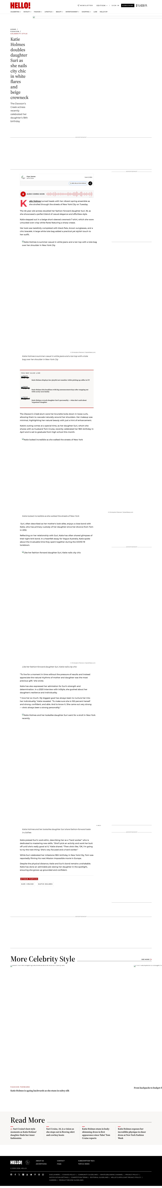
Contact (61, 1161)
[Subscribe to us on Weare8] (39, 1174)
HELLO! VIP (103, 12)
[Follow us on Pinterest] (35, 1174)
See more (146, 959)
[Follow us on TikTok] (23, 1174)
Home (13, 29)
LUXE (95, 12)
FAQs (59, 1164)
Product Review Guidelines (71, 1180)
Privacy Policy (132, 1174)
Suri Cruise (27, 884)
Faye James (31, 176)
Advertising (41, 1164)
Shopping (85, 12)
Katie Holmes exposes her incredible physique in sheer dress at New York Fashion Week (132, 1133)
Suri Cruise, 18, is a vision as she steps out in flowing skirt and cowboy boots (60, 1132)
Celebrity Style (19, 33)
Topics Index (83, 1164)
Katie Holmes (35, 201)
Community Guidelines (88, 1174)
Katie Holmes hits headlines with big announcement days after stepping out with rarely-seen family (60, 391)
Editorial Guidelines (99, 1177)
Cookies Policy (69, 1174)
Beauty (58, 12)
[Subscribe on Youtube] (27, 1174)
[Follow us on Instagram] (11, 1174)
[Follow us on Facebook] (15, 1174)
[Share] (90, 183)
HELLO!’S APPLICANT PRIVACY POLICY (126, 1177)
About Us (40, 1161)
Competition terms (79, 1177)
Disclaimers (54, 1174)
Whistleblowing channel (111, 1174)
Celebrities (14, 12)
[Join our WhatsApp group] (43, 1174)
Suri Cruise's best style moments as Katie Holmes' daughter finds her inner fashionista (23, 1133)
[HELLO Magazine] (20, 5)
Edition (101, 6)
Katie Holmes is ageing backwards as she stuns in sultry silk (39, 1090)
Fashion (37, 12)
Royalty (27, 12)
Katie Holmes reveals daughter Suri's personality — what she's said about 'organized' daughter (59, 401)
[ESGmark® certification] (26, 1162)
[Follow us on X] (19, 1174)
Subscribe (127, 5)
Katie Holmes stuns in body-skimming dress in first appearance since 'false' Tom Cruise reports (96, 1133)
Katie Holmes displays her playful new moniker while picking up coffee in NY (61, 380)
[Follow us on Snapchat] (31, 1174)
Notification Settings (59, 1177)
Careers (53, 1180)
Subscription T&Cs (85, 1161)
